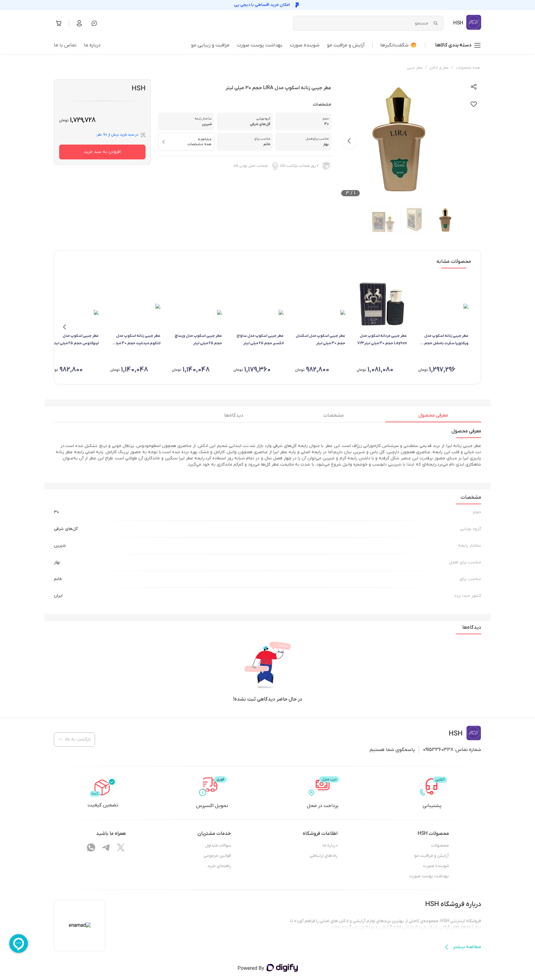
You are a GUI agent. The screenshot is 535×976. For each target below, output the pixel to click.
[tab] (433, 417)
